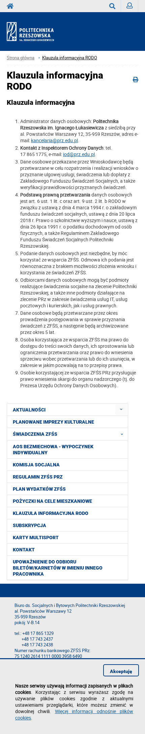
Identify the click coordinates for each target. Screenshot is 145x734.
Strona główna (20, 58)
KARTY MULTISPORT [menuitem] (36, 537)
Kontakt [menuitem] (24, 549)
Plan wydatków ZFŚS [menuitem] (39, 489)
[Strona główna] (36, 32)
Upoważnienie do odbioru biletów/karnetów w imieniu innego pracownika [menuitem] (58, 568)
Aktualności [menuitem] (29, 409)
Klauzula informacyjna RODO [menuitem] (50, 513)
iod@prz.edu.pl (79, 154)
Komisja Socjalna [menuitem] (36, 464)
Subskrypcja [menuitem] (29, 525)
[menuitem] (121, 409)
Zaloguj (129, 6)
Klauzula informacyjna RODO (69, 58)
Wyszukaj (112, 6)
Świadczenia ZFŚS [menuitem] (35, 434)
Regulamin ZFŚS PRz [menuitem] (38, 477)
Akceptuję (121, 671)
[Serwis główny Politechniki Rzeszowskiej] (12, 6)
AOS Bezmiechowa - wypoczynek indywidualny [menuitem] (53, 449)
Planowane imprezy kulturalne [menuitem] (53, 422)
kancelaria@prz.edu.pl (54, 140)
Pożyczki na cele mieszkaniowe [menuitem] (52, 501)
